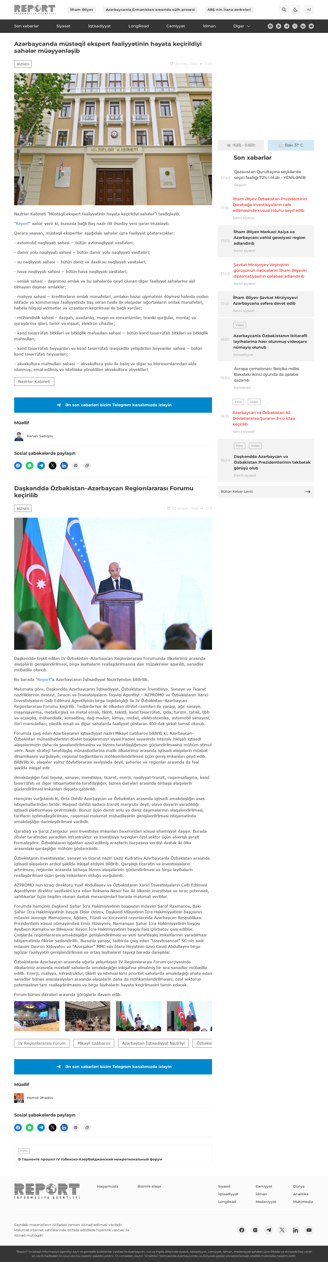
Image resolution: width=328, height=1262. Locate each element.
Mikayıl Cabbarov (94, 1043)
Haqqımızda (107, 1186)
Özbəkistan (207, 1043)
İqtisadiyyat (228, 1194)
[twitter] (295, 26)
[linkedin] (303, 26)
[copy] (87, 465)
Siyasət (224, 1186)
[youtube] (311, 26)
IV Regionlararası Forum (42, 1043)
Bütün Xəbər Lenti (237, 491)
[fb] (270, 26)
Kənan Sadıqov (40, 436)
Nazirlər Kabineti (34, 381)
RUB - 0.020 (243, 145)
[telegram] (286, 26)
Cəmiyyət (264, 1186)
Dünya (298, 1186)
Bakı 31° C (294, 145)
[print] (75, 465)
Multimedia (303, 1202)
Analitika (300, 1194)
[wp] (29, 465)
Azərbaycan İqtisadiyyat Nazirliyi (153, 1043)
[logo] (34, 9)
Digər (238, 26)
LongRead (227, 1202)
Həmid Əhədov (40, 1098)
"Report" (22, 223)
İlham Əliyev (81, 9)
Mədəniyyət (266, 1202)
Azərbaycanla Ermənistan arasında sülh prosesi (150, 9)
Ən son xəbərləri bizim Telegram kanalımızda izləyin (118, 405)
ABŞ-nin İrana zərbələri (229, 9)
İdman (261, 1194)
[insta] (278, 26)
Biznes (23, 64)
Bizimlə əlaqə (149, 1186)
